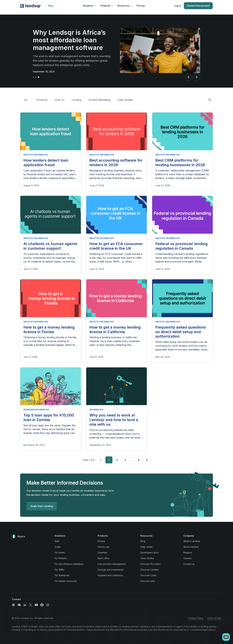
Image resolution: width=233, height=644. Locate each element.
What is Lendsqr (191, 541)
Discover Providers (150, 564)
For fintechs (61, 558)
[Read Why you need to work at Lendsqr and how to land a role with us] (116, 386)
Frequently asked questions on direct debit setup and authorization (180, 332)
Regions (187, 552)
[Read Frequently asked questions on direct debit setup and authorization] (182, 298)
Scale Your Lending (41, 506)
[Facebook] (42, 604)
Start (57, 541)
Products (105, 5)
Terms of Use (214, 618)
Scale (58, 546)
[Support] (13, 604)
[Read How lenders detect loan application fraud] (50, 131)
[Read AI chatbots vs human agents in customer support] (50, 215)
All (25, 99)
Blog (50, 5)
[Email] (19, 604)
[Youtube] (36, 604)
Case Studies (125, 99)
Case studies (147, 558)
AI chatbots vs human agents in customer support (50, 246)
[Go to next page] (146, 459)
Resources (123, 5)
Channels (102, 552)
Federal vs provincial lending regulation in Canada (181, 246)
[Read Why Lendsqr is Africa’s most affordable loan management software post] (160, 51)
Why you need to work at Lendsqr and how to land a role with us (113, 420)
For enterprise (62, 575)
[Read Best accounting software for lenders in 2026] (116, 131)
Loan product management (112, 564)
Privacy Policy (195, 618)
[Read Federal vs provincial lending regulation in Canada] (182, 215)
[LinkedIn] (24, 604)
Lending (76, 99)
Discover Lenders (149, 569)
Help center (146, 546)
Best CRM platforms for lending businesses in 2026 (180, 162)
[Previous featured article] (188, 77)
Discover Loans (148, 575)
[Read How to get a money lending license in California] (116, 298)
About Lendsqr (191, 546)
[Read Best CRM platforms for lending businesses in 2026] (182, 131)
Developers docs (149, 552)
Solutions (88, 5)
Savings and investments (110, 569)
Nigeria (21, 536)
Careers (187, 558)
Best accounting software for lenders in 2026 (115, 162)
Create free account (198, 5)
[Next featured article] (196, 77)
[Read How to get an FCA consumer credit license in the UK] (116, 215)
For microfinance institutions (69, 564)
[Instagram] (47, 604)
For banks (60, 552)
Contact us (188, 564)
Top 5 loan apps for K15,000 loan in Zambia (48, 417)
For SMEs (59, 569)
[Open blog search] (210, 100)
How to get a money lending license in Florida (49, 329)
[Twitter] (30, 604)
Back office (104, 558)
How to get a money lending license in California (115, 329)
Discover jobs (147, 581)
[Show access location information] (14, 536)
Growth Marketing (99, 99)
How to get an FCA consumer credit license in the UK (116, 246)
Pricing (141, 5)
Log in (177, 5)
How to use (104, 546)
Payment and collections (110, 575)
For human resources (66, 581)
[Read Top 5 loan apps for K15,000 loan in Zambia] (50, 386)
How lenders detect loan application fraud (45, 162)
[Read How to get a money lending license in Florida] (50, 298)
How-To (60, 99)
